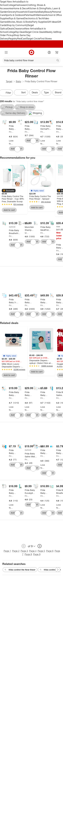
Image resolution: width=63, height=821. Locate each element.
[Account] (49, 52)
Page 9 (36, 554)
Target (9, 81)
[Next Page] (57, 569)
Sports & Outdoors (14, 15)
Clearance (19, 28)
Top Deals (20, 31)
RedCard (22, 38)
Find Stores (46, 38)
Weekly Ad (50, 31)
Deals (11, 28)
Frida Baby (11, 132)
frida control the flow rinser (22, 569)
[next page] (39, 546)
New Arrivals (31, 28)
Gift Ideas (52, 21)
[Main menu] (6, 52)
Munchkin (27, 233)
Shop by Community (16, 25)
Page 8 (28, 554)
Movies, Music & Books (20, 21)
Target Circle (33, 38)
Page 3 (24, 550)
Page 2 (15, 550)
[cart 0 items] (57, 52)
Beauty (48, 11)
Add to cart (9, 210)
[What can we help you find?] (31, 60)
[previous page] (23, 546)
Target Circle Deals (35, 31)
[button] (9, 190)
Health (32, 15)
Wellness (41, 15)
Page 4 (32, 550)
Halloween (21, 5)
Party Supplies (39, 21)
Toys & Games (16, 18)
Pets (26, 15)
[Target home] (31, 52)
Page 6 (49, 550)
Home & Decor (20, 8)
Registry (12, 38)
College (11, 5)
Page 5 (41, 550)
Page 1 (7, 550)
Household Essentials (27, 11)
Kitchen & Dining (37, 8)
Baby (41, 11)
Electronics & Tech (33, 18)
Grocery (12, 11)
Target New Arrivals (10, 1)
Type (46, 92)
